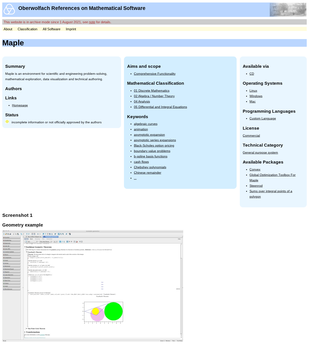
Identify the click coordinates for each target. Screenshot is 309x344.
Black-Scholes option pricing (154, 145)
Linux (253, 90)
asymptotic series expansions (155, 140)
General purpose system (260, 152)
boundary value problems (152, 151)
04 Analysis (142, 101)
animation (141, 129)
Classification (27, 29)
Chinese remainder (147, 172)
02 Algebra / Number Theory (154, 96)
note (92, 22)
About (8, 29)
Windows (256, 96)
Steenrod (256, 185)
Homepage (20, 105)
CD (252, 73)
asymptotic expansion (149, 134)
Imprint (71, 29)
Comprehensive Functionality (155, 73)
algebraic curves (145, 124)
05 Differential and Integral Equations (160, 107)
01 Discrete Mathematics (151, 90)
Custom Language (263, 118)
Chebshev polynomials (150, 167)
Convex (255, 169)
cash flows (141, 162)
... (135, 178)
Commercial (251, 135)
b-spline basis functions (150, 156)
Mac (253, 101)
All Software (51, 29)
